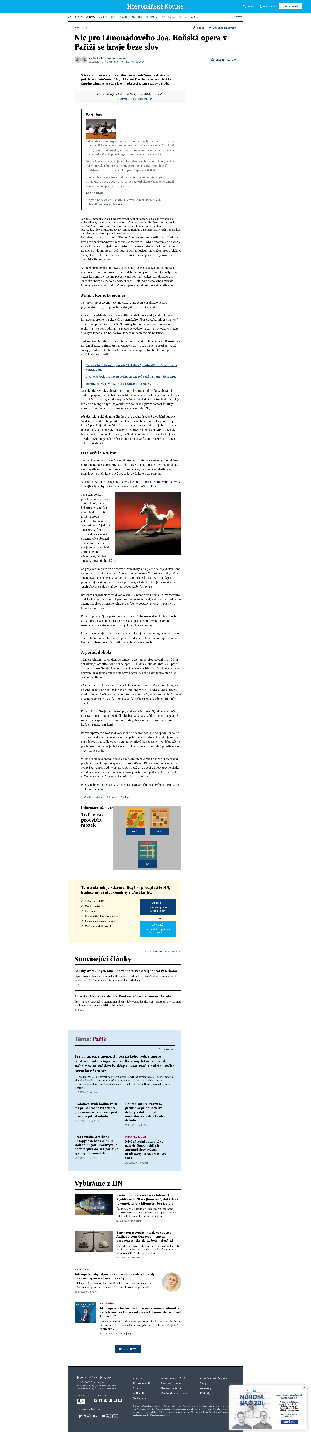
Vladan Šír (94, 57)
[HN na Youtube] (120, 1400)
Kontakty (137, 1378)
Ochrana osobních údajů (173, 1378)
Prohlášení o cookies (171, 1383)
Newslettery (205, 1388)
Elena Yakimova (84, 1269)
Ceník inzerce (139, 1398)
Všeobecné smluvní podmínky (176, 1393)
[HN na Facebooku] (100, 1400)
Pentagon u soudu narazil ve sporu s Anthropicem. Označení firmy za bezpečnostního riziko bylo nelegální (144, 1236)
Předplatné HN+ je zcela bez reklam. (169, 951)
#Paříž (87, 796)
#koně (99, 796)
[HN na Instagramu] (105, 1400)
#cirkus (125, 796)
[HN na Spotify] (115, 1400)
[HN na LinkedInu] (110, 1400)
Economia (138, 1388)
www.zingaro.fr (114, 204)
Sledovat (122, 99)
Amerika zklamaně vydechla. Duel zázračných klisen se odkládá (123, 996)
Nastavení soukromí (171, 1388)
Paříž (99, 1039)
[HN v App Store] (110, 1416)
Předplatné (290, 6)
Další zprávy (128, 1348)
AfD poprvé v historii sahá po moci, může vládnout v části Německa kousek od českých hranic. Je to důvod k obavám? (140, 1312)
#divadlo (111, 796)
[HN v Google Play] (88, 1416)
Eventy (203, 1383)
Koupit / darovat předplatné (213, 1378)
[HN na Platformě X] (95, 1400)
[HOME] (69, 17)
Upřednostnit (145, 99)
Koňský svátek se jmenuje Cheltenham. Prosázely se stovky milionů (126, 971)
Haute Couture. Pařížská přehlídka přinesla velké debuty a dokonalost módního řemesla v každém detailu (146, 1112)
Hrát (135, 831)
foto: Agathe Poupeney (113, 57)
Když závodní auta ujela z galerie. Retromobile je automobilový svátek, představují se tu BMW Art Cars (145, 1149)
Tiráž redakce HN (141, 1383)
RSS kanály (205, 1393)
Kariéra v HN (139, 1393)
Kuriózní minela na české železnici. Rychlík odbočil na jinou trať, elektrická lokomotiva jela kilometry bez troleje (147, 1199)
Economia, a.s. (98, 1382)
